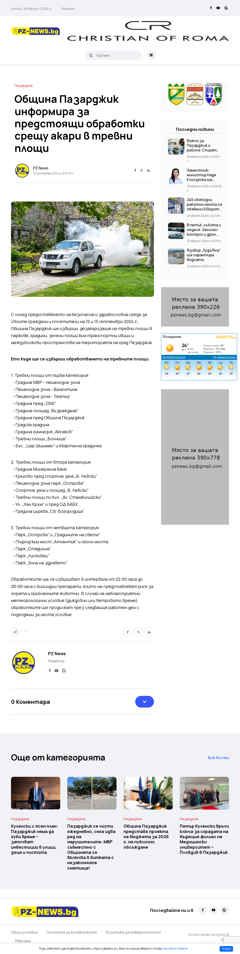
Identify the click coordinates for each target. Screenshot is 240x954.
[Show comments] (144, 702)
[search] (91, 55)
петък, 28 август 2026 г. (31, 8)
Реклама (68, 8)
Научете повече (175, 948)
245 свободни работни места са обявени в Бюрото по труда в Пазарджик (204, 209)
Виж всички (218, 757)
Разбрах (226, 948)
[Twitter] (141, 170)
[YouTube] (218, 8)
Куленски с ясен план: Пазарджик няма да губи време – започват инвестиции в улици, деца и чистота (34, 839)
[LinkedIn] (148, 170)
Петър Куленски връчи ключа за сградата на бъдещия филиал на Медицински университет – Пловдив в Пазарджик (204, 839)
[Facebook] (211, 8)
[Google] (226, 8)
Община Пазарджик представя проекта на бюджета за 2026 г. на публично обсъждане (146, 836)
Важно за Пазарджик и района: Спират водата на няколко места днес (204, 150)
